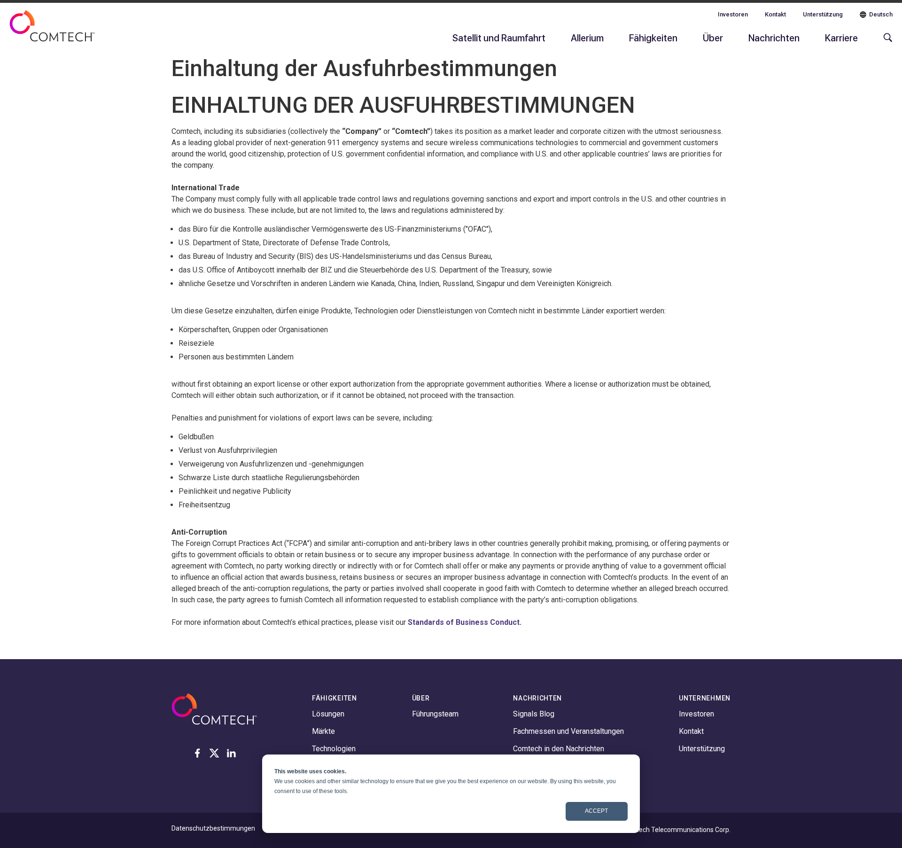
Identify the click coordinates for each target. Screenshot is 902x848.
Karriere (841, 37)
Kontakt (775, 14)
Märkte (323, 731)
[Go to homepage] (52, 32)
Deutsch (881, 14)
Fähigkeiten (653, 37)
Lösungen (328, 713)
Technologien (334, 748)
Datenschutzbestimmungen (213, 828)
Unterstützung (823, 14)
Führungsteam (435, 713)
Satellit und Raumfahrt (498, 37)
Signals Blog (533, 713)
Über (713, 37)
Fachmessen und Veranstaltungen (568, 731)
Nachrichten (774, 37)
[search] (886, 42)
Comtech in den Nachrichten (558, 748)
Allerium (587, 37)
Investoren (733, 14)
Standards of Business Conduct (464, 622)
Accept (596, 811)
